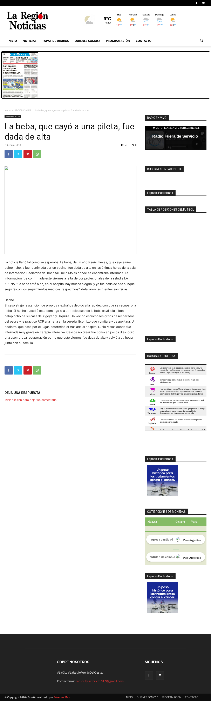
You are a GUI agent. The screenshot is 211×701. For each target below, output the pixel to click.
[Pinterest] (27, 154)
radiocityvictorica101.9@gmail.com (100, 681)
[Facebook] (196, 3)
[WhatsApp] (37, 154)
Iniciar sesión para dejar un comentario (30, 400)
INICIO (12, 41)
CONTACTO (143, 41)
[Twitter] (18, 154)
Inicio (8, 110)
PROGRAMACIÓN (118, 41)
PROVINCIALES (22, 110)
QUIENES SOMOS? (87, 41)
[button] (201, 41)
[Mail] (203, 3)
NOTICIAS (29, 41)
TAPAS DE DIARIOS (55, 41)
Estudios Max (62, 697)
